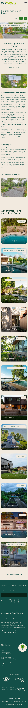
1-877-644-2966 (6, 659)
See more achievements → (14, 574)
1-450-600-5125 (6, 657)
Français (10, 698)
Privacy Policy (4, 701)
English (17, 698)
